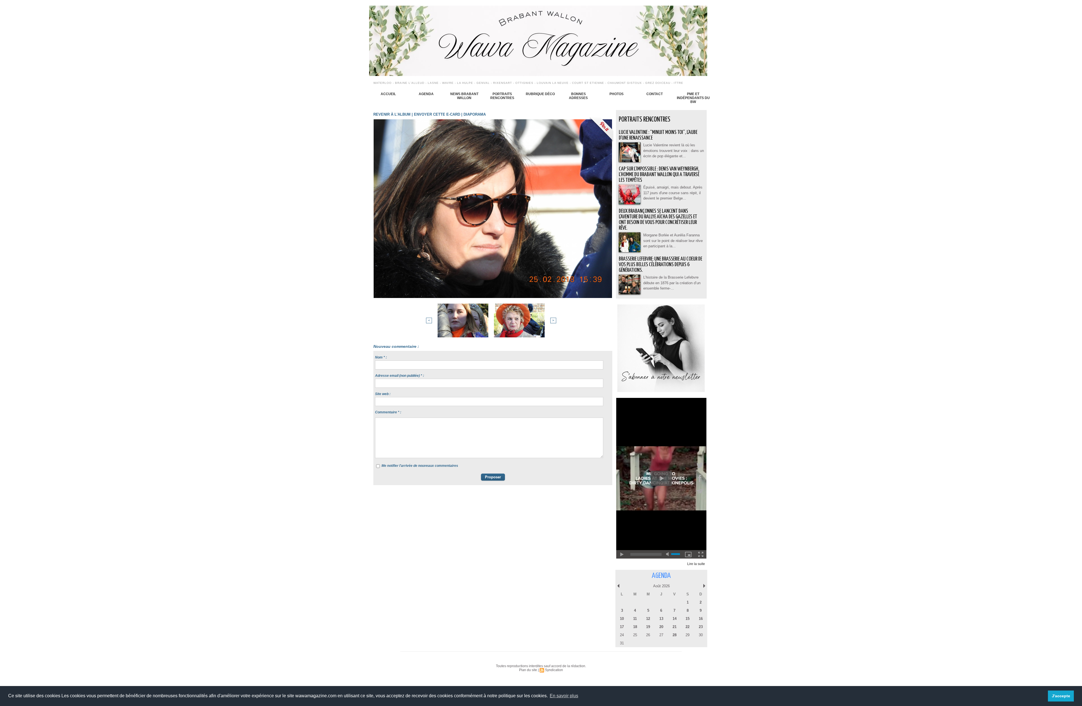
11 (635, 619)
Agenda (426, 94)
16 (701, 619)
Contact (654, 94)
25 (635, 635)
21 (675, 627)
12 (648, 619)
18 (635, 627)
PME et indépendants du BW (693, 98)
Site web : (383, 394)
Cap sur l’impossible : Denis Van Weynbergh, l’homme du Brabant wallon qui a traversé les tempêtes (659, 174)
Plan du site (528, 670)
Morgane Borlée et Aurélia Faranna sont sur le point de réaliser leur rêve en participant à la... (673, 240)
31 (622, 643)
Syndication (554, 670)
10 (622, 619)
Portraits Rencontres (502, 96)
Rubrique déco (540, 94)
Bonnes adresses (578, 96)
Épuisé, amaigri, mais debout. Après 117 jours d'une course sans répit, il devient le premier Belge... (672, 192)
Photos (616, 94)
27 (661, 635)
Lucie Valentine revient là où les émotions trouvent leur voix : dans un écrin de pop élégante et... (673, 150)
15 (687, 619)
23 (701, 627)
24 (622, 635)
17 (622, 627)
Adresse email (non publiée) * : (399, 376)
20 (661, 627)
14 (675, 619)
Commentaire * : (388, 412)
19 (648, 627)
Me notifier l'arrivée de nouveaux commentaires (420, 466)
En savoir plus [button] (564, 695)
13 (661, 619)
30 (701, 635)
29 (687, 635)
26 (648, 635)
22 (687, 627)
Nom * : (381, 357)
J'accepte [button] (1061, 696)
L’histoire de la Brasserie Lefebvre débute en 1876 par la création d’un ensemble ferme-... (671, 282)
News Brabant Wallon (464, 96)
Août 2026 (661, 586)
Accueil (388, 94)
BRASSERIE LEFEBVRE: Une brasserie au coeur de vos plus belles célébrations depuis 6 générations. (660, 264)
